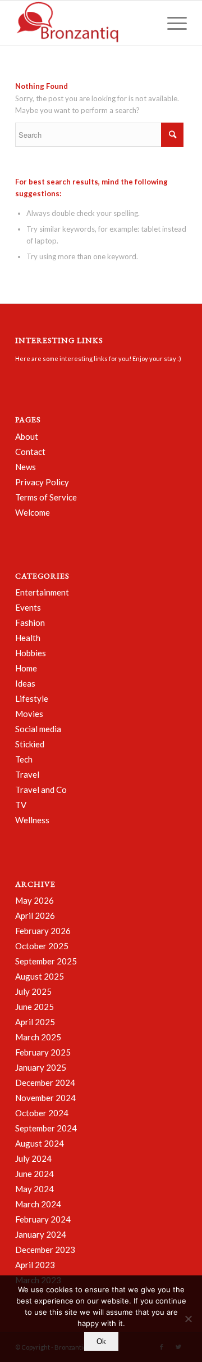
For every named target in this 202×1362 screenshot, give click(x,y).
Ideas (25, 683)
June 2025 (34, 1007)
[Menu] (171, 23)
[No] (188, 1318)
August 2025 (39, 976)
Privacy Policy (42, 482)
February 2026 (43, 931)
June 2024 (34, 1174)
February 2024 (43, 1219)
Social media (38, 729)
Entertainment (42, 592)
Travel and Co (41, 789)
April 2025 (35, 1022)
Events (28, 607)
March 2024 (38, 1204)
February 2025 (43, 1052)
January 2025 (40, 1067)
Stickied (29, 744)
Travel (27, 774)
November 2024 (45, 1098)
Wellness (32, 820)
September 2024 (46, 1128)
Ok (101, 1341)
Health (27, 638)
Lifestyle (31, 698)
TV (20, 805)
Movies (29, 714)
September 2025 (46, 961)
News (25, 467)
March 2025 (38, 1037)
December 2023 (45, 1249)
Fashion (30, 622)
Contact (30, 452)
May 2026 (34, 900)
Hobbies (30, 653)
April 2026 (35, 915)
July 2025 (33, 991)
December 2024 (45, 1082)
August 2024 (39, 1143)
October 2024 (41, 1113)
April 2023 (35, 1265)
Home (26, 668)
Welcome (32, 512)
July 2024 (33, 1158)
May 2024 (34, 1189)
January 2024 (40, 1234)
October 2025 (41, 946)
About (26, 436)
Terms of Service (46, 497)
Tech (24, 759)
